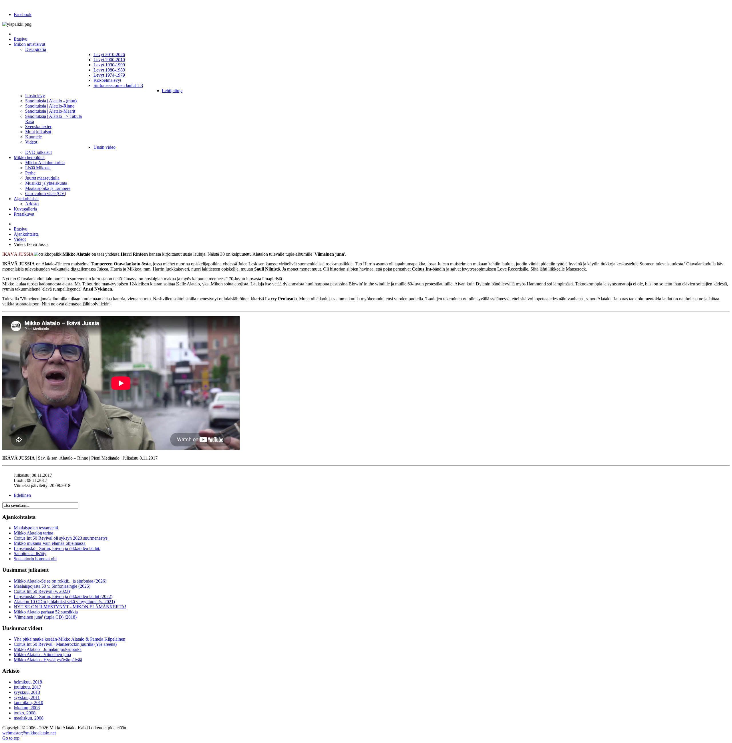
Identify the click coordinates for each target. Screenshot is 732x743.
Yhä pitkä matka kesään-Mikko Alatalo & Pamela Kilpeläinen (69, 639)
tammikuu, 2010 (28, 702)
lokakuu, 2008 (27, 707)
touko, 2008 (24, 712)
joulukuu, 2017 (27, 687)
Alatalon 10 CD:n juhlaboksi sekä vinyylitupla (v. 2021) (64, 601)
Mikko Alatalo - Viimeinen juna (42, 654)
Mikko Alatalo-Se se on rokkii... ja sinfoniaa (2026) (60, 581)
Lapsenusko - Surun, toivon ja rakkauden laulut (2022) (63, 596)
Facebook (22, 14)
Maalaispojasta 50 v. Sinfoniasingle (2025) (52, 586)
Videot (20, 239)
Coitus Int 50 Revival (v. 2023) (42, 591)
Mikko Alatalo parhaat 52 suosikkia (46, 611)
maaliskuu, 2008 (28, 718)
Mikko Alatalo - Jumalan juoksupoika (47, 649)
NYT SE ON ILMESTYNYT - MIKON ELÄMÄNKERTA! (70, 606)
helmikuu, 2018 (28, 682)
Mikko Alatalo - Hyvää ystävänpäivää (48, 659)
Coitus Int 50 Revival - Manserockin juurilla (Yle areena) (65, 644)
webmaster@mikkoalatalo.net (29, 732)
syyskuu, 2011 (27, 697)
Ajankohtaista (26, 234)
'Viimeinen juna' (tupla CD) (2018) (45, 617)
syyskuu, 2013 (27, 692)
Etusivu (20, 229)
